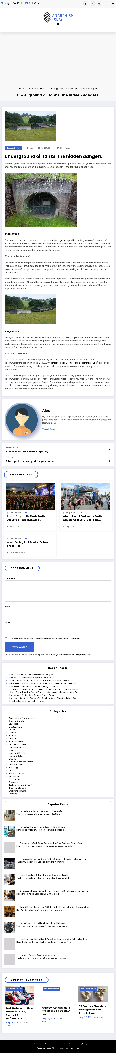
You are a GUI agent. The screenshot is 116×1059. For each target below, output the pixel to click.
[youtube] (113, 3)
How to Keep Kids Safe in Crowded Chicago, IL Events (33, 686)
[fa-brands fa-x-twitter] (92, 3)
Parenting (13, 767)
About (28, 1042)
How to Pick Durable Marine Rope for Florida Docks (32, 677)
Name (7, 606)
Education (13, 724)
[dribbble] (99, 3)
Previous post (12, 447)
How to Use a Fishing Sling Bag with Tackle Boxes (31, 695)
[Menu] (58, 24)
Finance (12, 738)
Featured (13, 735)
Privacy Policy (81, 1042)
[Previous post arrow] (109, 450)
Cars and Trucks (16, 721)
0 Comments (65, 148)
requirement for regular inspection (58, 240)
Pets (11, 770)
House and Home (17, 747)
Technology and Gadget (20, 785)
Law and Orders (16, 756)
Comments (10, 578)
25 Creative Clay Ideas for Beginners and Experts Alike (31, 1010)
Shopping (13, 782)
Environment (14, 729)
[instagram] (106, 3)
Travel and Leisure (17, 788)
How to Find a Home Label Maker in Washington (31, 674)
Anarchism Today (44, 1046)
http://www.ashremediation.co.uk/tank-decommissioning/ (68, 362)
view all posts (48, 429)
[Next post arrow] (109, 461)
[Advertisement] (58, 54)
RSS (70, 1042)
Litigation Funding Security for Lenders (26, 701)
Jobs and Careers (17, 753)
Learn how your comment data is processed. (68, 654)
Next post (10, 457)
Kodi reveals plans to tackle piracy (27, 451)
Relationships (15, 779)
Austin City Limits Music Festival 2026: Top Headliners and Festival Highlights (27, 518)
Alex (31, 148)
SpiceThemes (73, 1046)
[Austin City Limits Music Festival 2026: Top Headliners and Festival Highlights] (30, 496)
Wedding (13, 793)
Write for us (49, 1042)
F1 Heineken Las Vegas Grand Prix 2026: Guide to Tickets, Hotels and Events (43, 683)
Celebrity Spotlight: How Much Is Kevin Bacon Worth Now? (66, 1010)
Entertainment (15, 727)
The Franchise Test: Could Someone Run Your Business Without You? (40, 680)
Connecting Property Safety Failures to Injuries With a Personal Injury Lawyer (43, 689)
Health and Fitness (17, 744)
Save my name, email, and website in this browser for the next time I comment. (45, 638)
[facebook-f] (85, 3)
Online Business (16, 764)
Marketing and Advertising (21, 761)
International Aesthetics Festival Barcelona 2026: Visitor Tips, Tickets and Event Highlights (84, 518)
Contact (37, 1042)
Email (7, 622)
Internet (12, 750)
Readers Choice (13, 148)
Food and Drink (16, 741)
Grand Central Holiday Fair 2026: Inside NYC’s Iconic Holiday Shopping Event (44, 692)
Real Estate (14, 776)
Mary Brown (15, 512)
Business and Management (22, 718)
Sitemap (61, 1042)
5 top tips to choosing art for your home (30, 461)
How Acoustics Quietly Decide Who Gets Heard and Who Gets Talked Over (43, 698)
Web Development (17, 791)
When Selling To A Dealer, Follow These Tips (27, 544)
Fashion (12, 732)
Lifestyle (12, 759)
